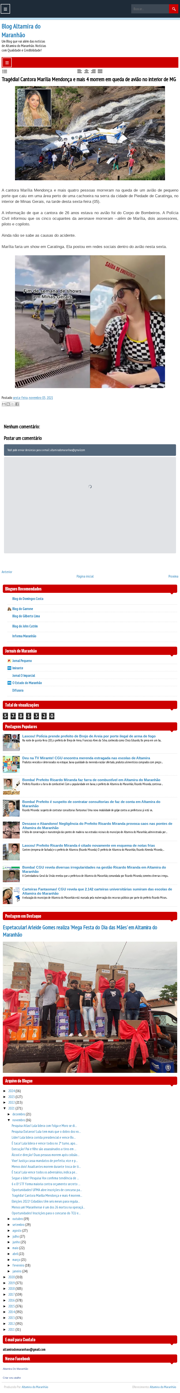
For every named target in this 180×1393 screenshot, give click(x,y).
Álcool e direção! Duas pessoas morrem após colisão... (45, 1155)
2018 (11, 1288)
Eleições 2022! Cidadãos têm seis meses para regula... (46, 1201)
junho (16, 1242)
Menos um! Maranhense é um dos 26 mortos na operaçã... (48, 1207)
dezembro (19, 1114)
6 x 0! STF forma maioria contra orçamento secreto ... (46, 1184)
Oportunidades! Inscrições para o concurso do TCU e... (46, 1213)
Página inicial (85, 576)
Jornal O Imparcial (23, 675)
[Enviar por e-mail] (3, 404)
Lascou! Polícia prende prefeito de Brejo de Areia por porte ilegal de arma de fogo (89, 736)
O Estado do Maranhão (27, 683)
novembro (19, 1120)
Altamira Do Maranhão (15, 1368)
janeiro (17, 1271)
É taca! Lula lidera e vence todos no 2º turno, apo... (44, 1143)
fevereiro (18, 1265)
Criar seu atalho (12, 1377)
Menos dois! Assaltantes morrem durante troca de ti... (46, 1166)
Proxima (173, 576)
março (16, 1259)
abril (15, 1253)
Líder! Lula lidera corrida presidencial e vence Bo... (44, 1137)
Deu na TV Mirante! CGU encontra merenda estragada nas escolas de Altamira (86, 758)
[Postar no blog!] (8, 404)
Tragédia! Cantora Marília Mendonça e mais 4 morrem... (47, 1195)
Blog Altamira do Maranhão (21, 30)
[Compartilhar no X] (12, 404)
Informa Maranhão (24, 636)
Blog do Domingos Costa (27, 598)
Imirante (17, 668)
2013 (11, 1317)
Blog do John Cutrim (25, 626)
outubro (18, 1218)
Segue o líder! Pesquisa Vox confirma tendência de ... (45, 1178)
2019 (11, 1283)
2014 (11, 1312)
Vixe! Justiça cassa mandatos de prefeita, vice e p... (45, 1160)
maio (15, 1248)
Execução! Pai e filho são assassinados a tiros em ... (44, 1149)
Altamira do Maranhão (35, 1387)
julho (16, 1236)
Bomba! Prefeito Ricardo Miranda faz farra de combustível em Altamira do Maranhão (91, 780)
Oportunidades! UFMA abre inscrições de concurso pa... (47, 1190)
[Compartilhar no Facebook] (17, 404)
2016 (11, 1300)
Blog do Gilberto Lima (26, 616)
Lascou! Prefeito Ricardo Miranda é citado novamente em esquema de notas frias (88, 845)
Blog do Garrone (22, 608)
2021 (11, 1108)
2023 (11, 1096)
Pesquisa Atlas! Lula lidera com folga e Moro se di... (44, 1125)
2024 (11, 1091)
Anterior (7, 572)
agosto (17, 1230)
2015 (11, 1306)
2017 (11, 1294)
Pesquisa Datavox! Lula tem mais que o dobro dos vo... (46, 1131)
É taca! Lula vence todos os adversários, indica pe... (44, 1172)
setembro (18, 1224)
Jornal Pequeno (22, 660)
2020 (11, 1277)
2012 (11, 1323)
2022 (11, 1102)
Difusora (17, 690)
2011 (11, 1329)
